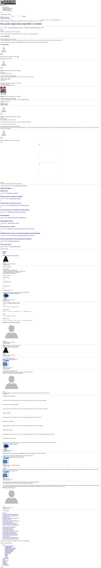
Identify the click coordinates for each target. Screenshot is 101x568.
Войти (24, 16)
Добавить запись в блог (7, 10)
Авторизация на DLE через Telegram (10, 534)
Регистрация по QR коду (8, 522)
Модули (4, 253)
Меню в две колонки (5, 244)
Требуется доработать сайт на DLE (10, 523)
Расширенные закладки (12, 443)
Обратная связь (6, 564)
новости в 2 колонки (12, 27)
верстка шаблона (4, 215)
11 (0, 194)
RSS (16, 540)
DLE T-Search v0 (6, 536)
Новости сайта (6, 558)
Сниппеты (5, 562)
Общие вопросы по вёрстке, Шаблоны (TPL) (17, 211)
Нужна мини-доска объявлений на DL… (11, 520)
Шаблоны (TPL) (8, 552)
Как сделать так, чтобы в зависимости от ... (15, 372)
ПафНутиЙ (7, 36)
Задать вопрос (3, 5)
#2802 (18, 56)
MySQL (6, 557)
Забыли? (2, 17)
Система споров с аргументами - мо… (11, 537)
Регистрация (6, 17)
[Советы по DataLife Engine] (8, 4)
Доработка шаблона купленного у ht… (11, 514)
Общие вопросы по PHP (10, 549)
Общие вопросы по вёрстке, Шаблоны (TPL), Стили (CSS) (23, 235)
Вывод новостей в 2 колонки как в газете (10, 203)
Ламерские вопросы (9, 550)
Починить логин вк (7, 519)
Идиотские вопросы (9, 551)
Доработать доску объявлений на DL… (11, 515)
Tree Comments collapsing (8, 529)
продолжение (19, 42)
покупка (5, 512)
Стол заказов (5, 560)
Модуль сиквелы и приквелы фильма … (11, 524)
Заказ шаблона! (6, 516)
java (1, 27)
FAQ (4, 544)
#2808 (19, 116)
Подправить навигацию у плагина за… (11, 518)
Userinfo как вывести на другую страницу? (15, 456)
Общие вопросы (8, 547)
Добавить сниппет (6, 9)
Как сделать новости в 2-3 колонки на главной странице (14, 209)
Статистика (5, 563)
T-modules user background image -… (10, 533)
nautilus (2, 70)
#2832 (18, 140)
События (4, 251)
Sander (1, 96)
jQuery (6, 554)
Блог (4, 559)
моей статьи (7, 40)
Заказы (4, 252)
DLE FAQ (2, 20)
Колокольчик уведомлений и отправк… (11, 538)
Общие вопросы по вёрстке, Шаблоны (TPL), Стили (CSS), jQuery (21, 228)
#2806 (19, 96)
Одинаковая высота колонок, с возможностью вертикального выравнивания (20, 233)
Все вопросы (8, 20)
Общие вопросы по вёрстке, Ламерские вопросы (19, 205)
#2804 (19, 70)
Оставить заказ (6, 7)
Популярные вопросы (9, 545)
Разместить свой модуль (7, 8)
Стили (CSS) (7, 553)
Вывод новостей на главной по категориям (11, 196)
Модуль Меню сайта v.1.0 (12, 359)
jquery (21, 27)
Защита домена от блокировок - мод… (11, 530)
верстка (18, 27)
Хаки (6, 556)
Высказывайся (26, 540)
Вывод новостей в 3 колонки (7, 226)
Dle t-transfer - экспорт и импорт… (10, 532)
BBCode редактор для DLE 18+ (9, 526)
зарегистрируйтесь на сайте (21, 185)
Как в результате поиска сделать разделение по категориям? (15, 238)
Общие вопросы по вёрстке (16, 20)
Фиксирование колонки (6, 221)
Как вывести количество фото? (12, 255)
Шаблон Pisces (4, 190)
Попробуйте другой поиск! (55, 19)
